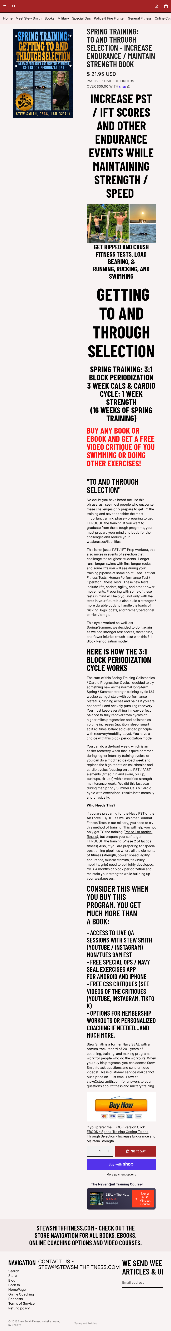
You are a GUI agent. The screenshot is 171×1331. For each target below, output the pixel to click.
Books (49, 18)
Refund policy (19, 1308)
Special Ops (81, 18)
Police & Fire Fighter (109, 18)
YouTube (99, 947)
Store (12, 1275)
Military (63, 18)
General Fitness (140, 18)
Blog (11, 1280)
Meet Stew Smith (28, 18)
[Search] (13, 6)
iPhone (138, 976)
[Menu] (5, 6)
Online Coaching (21, 1294)
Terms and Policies (85, 1323)
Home (8, 18)
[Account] (156, 6)
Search (13, 1271)
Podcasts (15, 1299)
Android (107, 976)
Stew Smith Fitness (29, 1321)
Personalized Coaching (121, 1023)
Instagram (128, 947)
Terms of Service (21, 1303)
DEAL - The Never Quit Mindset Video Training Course (118, 1194)
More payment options (121, 1174)
